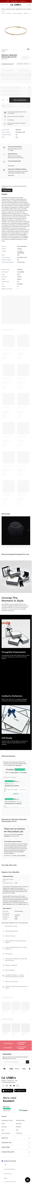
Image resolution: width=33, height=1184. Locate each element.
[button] (16, 677)
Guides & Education (8, 1152)
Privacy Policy (8, 1173)
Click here (11, 157)
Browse (4, 1116)
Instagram (6, 1085)
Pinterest (10, 1085)
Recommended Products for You (15, 554)
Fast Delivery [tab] (9, 954)
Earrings (4, 1127)
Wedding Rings (20, 1120)
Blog (17, 1085)
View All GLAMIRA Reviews (9, 1082)
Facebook (3, 1085)
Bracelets (26, 13)
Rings (3, 1123)
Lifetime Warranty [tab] (10, 936)
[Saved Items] (27, 5)
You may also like (9, 865)
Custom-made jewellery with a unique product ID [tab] (16, 948)
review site (18, 765)
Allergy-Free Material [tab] (11, 965)
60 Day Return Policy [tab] (11, 926)
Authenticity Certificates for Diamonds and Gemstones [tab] (16, 959)
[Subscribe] (27, 1062)
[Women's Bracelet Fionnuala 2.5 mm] (28, 49)
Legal (5, 1178)
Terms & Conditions (9, 1169)
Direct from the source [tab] (11, 981)
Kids (17, 1130)
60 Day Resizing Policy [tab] (11, 931)
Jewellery (8, 13)
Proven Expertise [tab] (10, 970)
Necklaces (19, 1123)
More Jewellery (6, 1133)
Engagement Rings (7, 1120)
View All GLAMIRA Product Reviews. (13, 852)
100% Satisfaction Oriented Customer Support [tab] (15, 941)
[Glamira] (16, 5)
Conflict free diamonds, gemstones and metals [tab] (16, 987)
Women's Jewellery (17, 13)
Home (3, 13)
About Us (5, 1138)
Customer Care (7, 1142)
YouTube (14, 1085)
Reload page (7, 190)
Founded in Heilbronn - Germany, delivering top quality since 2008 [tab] (14, 975)
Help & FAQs (6, 1147)
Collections (19, 1133)
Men (3, 1130)
